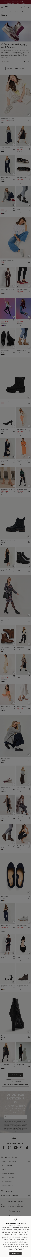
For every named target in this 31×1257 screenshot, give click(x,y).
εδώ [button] (18, 1246)
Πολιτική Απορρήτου (14, 1249)
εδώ (27, 1242)
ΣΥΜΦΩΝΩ (15, 1253)
